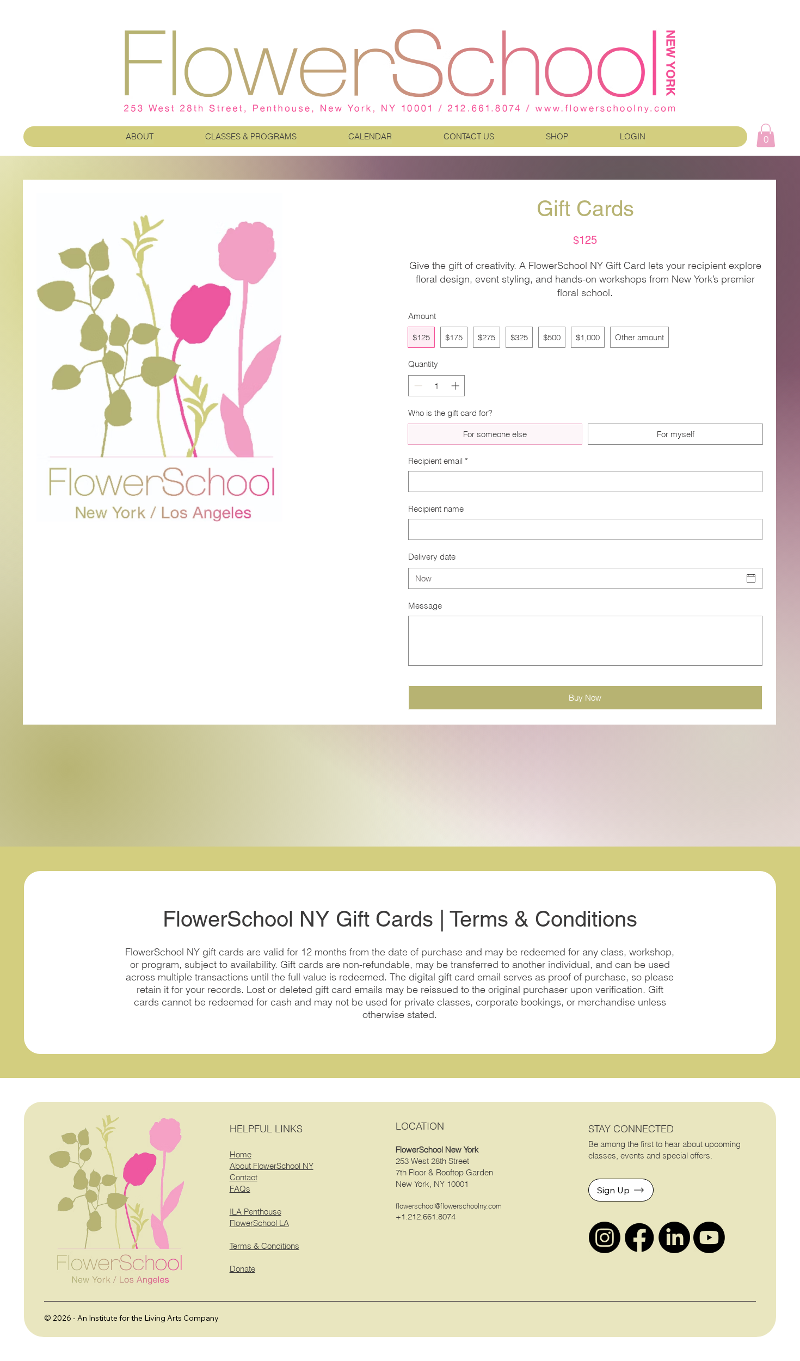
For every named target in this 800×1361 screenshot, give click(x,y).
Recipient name (436, 509)
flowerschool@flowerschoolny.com (449, 1205)
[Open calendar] (751, 578)
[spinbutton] (436, 386)
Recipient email (438, 461)
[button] (766, 135)
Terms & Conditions (264, 1246)
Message (425, 605)
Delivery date (432, 556)
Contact (243, 1177)
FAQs (240, 1189)
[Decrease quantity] (417, 386)
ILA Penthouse (255, 1211)
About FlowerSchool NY (271, 1166)
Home (240, 1154)
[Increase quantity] (456, 386)
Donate (242, 1269)
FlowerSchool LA (259, 1223)
